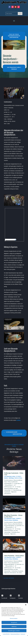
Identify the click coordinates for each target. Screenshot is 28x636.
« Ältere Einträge (8, 578)
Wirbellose (15, 520)
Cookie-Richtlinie (6, 634)
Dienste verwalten (13, 618)
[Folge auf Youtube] (15, 7)
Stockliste (18, 420)
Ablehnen (14, 626)
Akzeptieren (14, 622)
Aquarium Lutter (15, 67)
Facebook (4, 598)
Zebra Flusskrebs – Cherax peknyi (14, 555)
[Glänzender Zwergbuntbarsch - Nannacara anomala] (14, 98)
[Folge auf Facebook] (9, 7)
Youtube (20, 598)
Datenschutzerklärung (15, 634)
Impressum (22, 634)
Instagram (12, 598)
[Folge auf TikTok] (18, 7)
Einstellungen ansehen (14, 630)
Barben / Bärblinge (9, 478)
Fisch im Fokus (14, 34)
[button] (26, 605)
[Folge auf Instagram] (12, 7)
